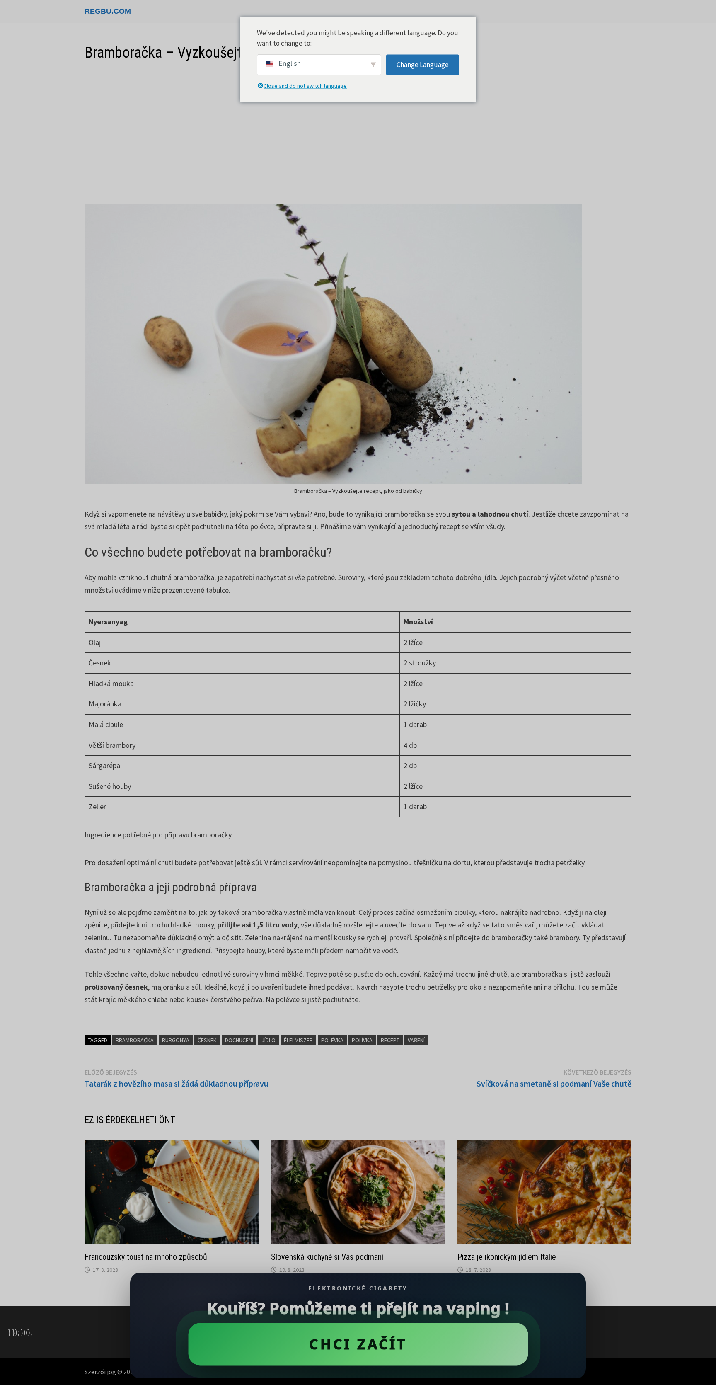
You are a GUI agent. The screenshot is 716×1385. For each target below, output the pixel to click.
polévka (332, 1040)
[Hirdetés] (358, 133)
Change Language (423, 64)
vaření (416, 1040)
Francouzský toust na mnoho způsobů (146, 1257)
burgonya (175, 1040)
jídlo (268, 1040)
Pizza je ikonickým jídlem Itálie (506, 1257)
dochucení (239, 1040)
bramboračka (135, 1040)
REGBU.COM (108, 11)
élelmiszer (298, 1040)
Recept (390, 1040)
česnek (207, 1040)
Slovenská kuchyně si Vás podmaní (327, 1257)
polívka (362, 1040)
